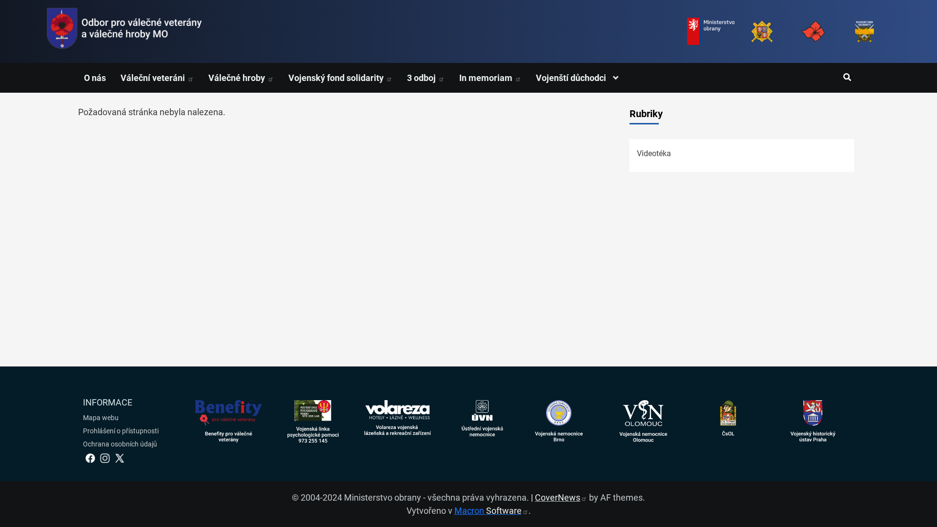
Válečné (237, 78)
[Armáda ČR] (762, 31)
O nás (95, 78)
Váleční (154, 78)
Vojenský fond (337, 78)
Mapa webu (101, 418)
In (486, 78)
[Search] (847, 77)
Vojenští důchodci (572, 78)
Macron (488, 511)
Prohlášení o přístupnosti (121, 431)
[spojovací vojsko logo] (124, 31)
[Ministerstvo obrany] (710, 31)
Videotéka (654, 153)
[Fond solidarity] (864, 31)
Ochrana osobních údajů (120, 444)
